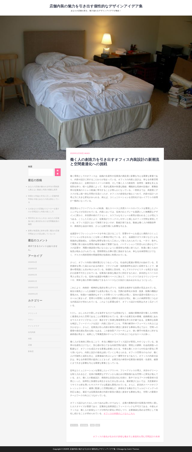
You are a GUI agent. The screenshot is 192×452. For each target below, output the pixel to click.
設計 (97, 425)
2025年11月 (33, 294)
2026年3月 (32, 268)
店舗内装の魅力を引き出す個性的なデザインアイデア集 (96, 6)
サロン (31, 319)
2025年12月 (33, 287)
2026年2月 (32, 275)
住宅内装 (84, 425)
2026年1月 (32, 281)
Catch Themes (133, 449)
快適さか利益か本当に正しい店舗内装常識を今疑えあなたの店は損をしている (43, 199)
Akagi (87, 153)
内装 (92, 425)
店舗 (30, 345)
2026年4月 (32, 262)
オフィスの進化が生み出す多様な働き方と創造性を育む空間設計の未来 (126, 436)
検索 (30, 166)
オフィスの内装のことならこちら (119, 413)
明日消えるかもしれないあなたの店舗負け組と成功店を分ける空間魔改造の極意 (43, 221)
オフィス (74, 425)
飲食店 (31, 351)
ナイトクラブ (33, 326)
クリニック (32, 313)
